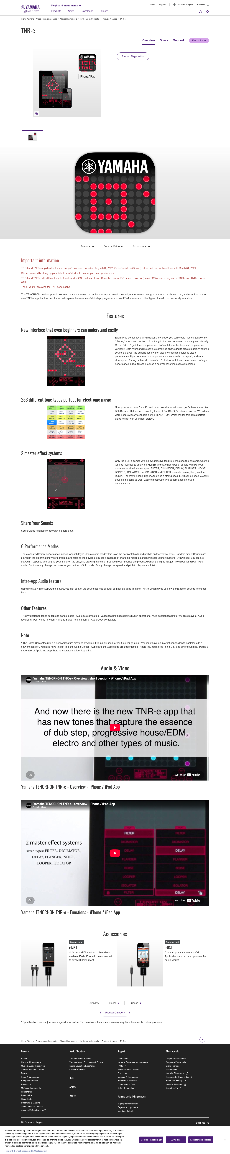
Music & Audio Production (33, 1065)
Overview (148, 40)
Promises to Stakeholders (177, 1076)
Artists (70, 11)
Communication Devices (32, 1106)
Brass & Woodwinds (30, 1076)
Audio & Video (112, 246)
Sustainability (172, 1087)
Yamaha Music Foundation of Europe (86, 1062)
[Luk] (225, 1139)
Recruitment (171, 1069)
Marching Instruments (31, 1087)
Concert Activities (77, 1069)
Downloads (87, 11)
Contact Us (123, 1058)
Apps (114, 18)
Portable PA (26, 1095)
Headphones (26, 1091)
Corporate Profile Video (176, 1062)
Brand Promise (172, 1065)
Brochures (122, 1073)
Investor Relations (174, 1084)
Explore (104, 11)
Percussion (26, 1084)
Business (201, 4)
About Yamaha (172, 1051)
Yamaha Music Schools (80, 1058)
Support (162, 4)
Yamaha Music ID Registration (132, 1096)
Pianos (24, 1058)
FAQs (120, 1065)
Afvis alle (175, 1139)
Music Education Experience (82, 1065)
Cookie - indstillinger (151, 1139)
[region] (115, 1140)
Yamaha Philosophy (175, 1073)
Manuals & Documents (128, 1076)
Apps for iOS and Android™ (33, 1110)
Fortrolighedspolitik (23, 1150)
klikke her (104, 1142)
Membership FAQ (125, 1110)
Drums (24, 1073)
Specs (164, 40)
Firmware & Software (127, 1080)
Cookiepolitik (40, 1150)
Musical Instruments (68, 18)
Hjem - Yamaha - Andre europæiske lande (39, 18)
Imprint (9, 1150)
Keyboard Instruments (64, 5)
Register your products (128, 1107)
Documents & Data (126, 1084)
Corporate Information (176, 1058)
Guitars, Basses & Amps (32, 1069)
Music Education (77, 1051)
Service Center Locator (128, 1069)
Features (85, 246)
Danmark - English (185, 4)
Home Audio (26, 1099)
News (71, 1078)
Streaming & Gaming (30, 1102)
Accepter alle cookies (200, 1139)
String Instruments (29, 1080)
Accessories (139, 246)
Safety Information (126, 1087)
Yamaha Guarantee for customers (133, 1062)
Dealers (152, 4)
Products (56, 11)
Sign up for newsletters (128, 1103)
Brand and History (174, 1080)
